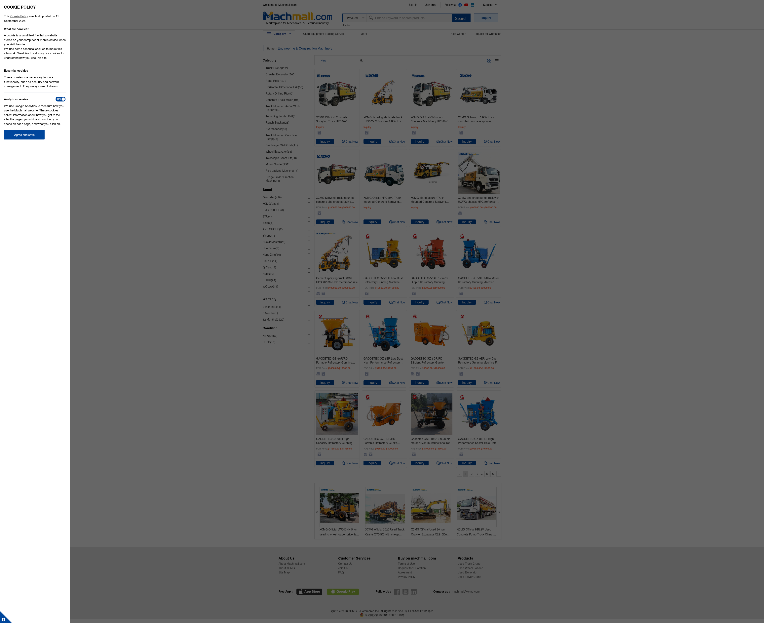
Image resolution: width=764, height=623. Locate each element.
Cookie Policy (19, 16)
